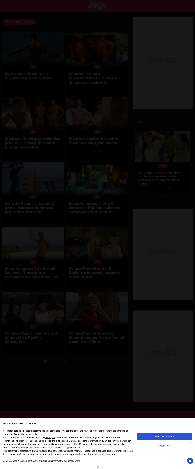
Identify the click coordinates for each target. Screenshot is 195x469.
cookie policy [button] (32, 434)
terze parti (50, 437)
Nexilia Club (164, 446)
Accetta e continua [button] (164, 436)
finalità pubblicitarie (61, 444)
